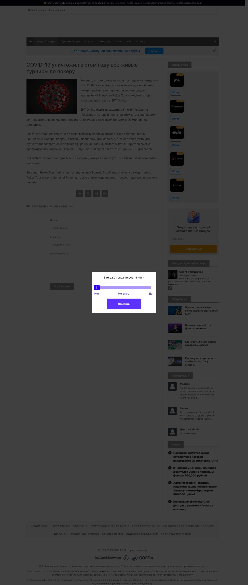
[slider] (97, 287)
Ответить (124, 303)
